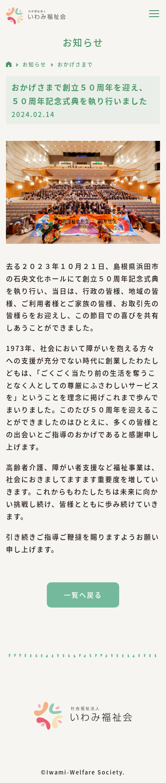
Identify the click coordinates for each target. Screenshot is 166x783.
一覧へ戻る (83, 595)
